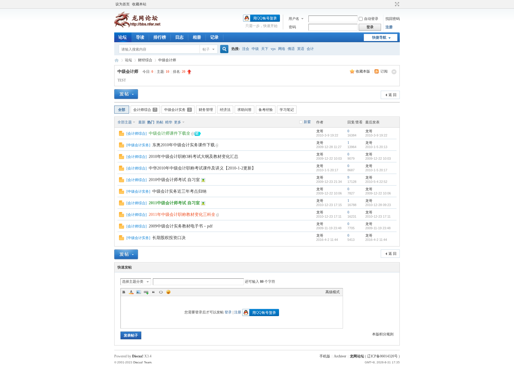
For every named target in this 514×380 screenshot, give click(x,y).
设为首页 (122, 4)
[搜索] (223, 49)
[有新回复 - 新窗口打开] (121, 135)
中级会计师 (167, 60)
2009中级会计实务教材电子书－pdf (181, 226)
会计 (310, 49)
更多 (177, 122)
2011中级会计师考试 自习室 (174, 203)
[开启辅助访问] (391, 4)
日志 (179, 37)
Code (161, 292)
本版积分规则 (383, 334)
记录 (214, 37)
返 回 (392, 95)
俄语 (291, 49)
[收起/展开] (394, 71)
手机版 (324, 356)
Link (146, 292)
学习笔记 (287, 110)
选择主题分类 (132, 281)
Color (131, 292)
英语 (300, 49)
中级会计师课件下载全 (169, 133)
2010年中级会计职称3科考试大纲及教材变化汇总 (193, 156)
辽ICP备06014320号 (382, 356)
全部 (121, 110)
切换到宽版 (396, 4)
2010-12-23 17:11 (378, 216)
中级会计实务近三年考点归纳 (179, 191)
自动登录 (371, 19)
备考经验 (265, 110)
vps (273, 49)
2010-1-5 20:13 (376, 147)
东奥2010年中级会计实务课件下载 (183, 145)
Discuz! (137, 356)
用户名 (294, 19)
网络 (281, 49)
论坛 (122, 37)
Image (139, 292)
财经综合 (145, 60)
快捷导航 (379, 37)
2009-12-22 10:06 (378, 193)
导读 (140, 37)
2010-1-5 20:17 (376, 170)
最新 (141, 122)
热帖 (159, 122)
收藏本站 (139, 4)
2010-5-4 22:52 (376, 181)
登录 (228, 312)
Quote (153, 292)
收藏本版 (363, 71)
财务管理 (206, 110)
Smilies (168, 292)
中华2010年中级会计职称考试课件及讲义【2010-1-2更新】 (202, 168)
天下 (264, 49)
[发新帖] (126, 94)
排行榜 (159, 37)
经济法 (225, 110)
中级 (255, 49)
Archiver (340, 356)
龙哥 (319, 131)
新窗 (307, 122)
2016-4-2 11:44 (376, 239)
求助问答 (244, 110)
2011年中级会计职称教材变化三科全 (182, 214)
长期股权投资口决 (169, 237)
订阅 (384, 71)
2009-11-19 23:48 (378, 228)
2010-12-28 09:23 (378, 205)
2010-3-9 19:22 (376, 135)
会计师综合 (144, 110)
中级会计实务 (177, 110)
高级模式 (332, 292)
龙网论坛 (116, 60)
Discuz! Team (142, 362)
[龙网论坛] (137, 26)
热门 (150, 122)
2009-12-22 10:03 (378, 158)
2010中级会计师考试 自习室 (174, 180)
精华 (168, 122)
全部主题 (124, 122)
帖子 (206, 49)
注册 (389, 27)
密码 (292, 27)
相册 (197, 37)
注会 (245, 49)
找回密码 (393, 19)
